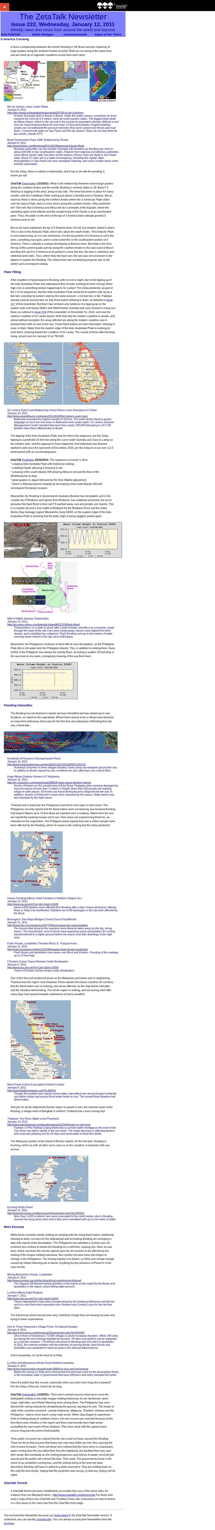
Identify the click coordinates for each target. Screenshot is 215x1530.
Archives (9, 1523)
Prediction (28, 459)
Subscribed (61, 1515)
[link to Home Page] (4, 10)
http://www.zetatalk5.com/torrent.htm (74, 1495)
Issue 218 (40, 312)
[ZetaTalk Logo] (112, 8)
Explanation (29, 183)
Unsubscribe (43, 1519)
